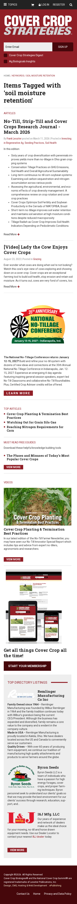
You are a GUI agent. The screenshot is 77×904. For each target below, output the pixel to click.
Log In (45, 4)
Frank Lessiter (14, 138)
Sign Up (63, 46)
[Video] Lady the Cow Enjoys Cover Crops (36, 249)
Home (7, 75)
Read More (10, 234)
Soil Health (51, 142)
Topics (12, 4)
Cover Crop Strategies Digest (26, 55)
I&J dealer (38, 836)
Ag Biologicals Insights (22, 61)
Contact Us (23, 893)
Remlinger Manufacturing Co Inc (51, 695)
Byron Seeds (48, 767)
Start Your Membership (27, 666)
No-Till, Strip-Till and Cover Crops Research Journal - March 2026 (35, 126)
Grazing (37, 259)
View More (13, 467)
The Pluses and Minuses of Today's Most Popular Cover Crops (38, 457)
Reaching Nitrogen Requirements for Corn (35, 428)
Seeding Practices (34, 142)
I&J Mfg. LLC (48, 814)
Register (59, 4)
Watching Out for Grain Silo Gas (31, 422)
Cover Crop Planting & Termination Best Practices (37, 415)
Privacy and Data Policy (57, 893)
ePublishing (55, 885)
